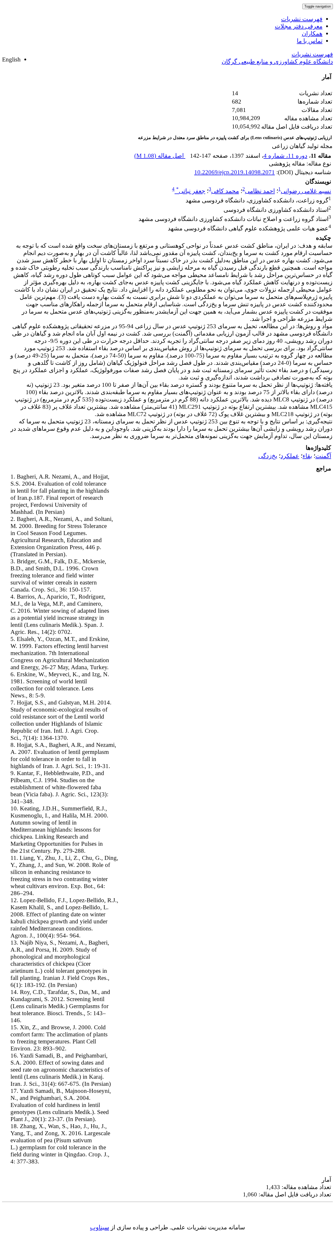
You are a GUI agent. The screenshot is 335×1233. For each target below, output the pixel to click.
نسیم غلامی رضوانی (306, 190)
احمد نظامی (260, 190)
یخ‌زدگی (267, 455)
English (11, 59)
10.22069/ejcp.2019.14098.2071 (234, 172)
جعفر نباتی (190, 190)
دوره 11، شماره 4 (285, 155)
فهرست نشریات (301, 18)
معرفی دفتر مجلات (298, 26)
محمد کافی (225, 190)
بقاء (307, 455)
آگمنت (323, 455)
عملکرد (290, 455)
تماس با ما (309, 40)
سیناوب (99, 1227)
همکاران (312, 33)
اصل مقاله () (159, 155)
